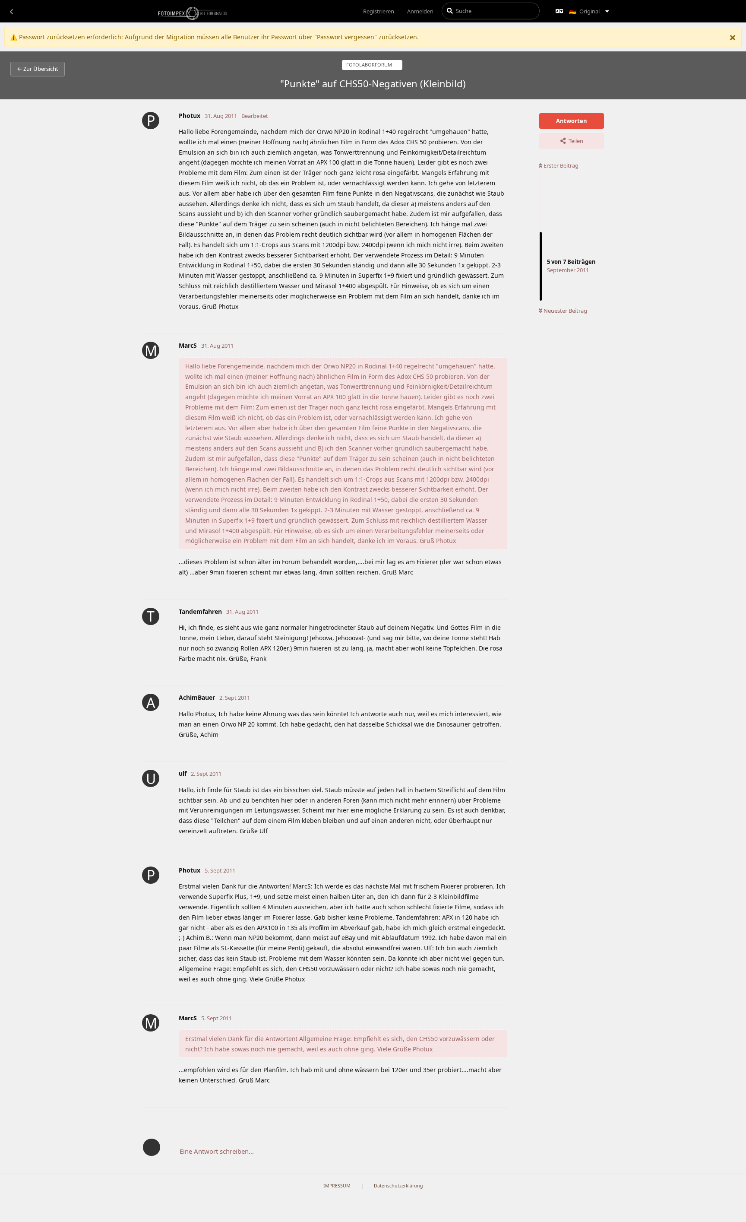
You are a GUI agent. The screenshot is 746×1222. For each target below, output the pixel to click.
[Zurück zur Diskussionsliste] (11, 11)
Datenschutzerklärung (398, 1186)
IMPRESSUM (337, 1186)
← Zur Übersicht (37, 69)
